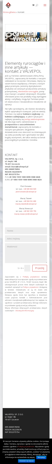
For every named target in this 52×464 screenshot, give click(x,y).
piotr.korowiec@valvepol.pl (26, 192)
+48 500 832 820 (29, 189)
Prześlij (39, 268)
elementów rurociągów (28, 91)
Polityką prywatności (31, 277)
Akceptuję (41, 457)
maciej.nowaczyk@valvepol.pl (26, 214)
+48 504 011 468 (29, 201)
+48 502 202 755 (29, 211)
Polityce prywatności (31, 287)
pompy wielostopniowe (34, 119)
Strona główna (9, 12)
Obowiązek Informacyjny (24, 311)
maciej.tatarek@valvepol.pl (25, 204)
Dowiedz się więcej (26, 461)
